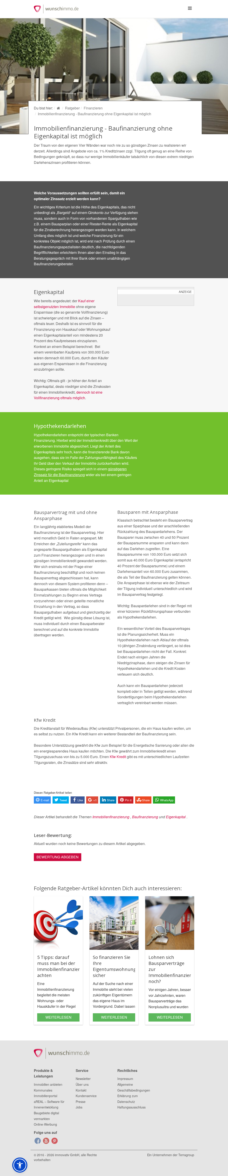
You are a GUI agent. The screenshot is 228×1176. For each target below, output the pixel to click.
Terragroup (186, 1155)
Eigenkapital (176, 816)
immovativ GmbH (67, 1155)
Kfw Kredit (118, 756)
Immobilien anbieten (48, 1084)
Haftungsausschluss (131, 1107)
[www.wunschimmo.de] (59, 108)
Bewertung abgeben (58, 856)
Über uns (82, 1084)
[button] (19, 1165)
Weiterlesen (58, 1017)
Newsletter (83, 1078)
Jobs (79, 1107)
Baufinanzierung (145, 816)
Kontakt (81, 1090)
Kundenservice (86, 1096)
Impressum (125, 1078)
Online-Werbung (45, 1124)
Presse (81, 1101)
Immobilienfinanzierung (110, 816)
